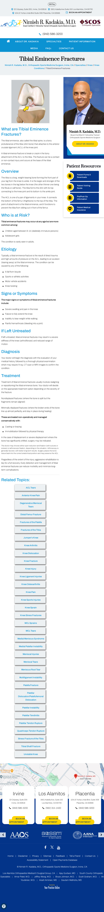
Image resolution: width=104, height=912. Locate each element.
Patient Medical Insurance (83, 208)
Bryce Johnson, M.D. (64, 876)
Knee (90, 65)
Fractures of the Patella (31, 522)
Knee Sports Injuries (31, 600)
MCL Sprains (31, 623)
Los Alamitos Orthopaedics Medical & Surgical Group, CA (29, 873)
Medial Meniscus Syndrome (31, 638)
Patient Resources (84, 166)
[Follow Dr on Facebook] (45, 847)
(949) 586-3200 (52, 34)
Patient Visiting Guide (83, 187)
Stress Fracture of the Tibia (31, 738)
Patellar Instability (30, 707)
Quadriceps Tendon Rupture (30, 731)
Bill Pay (52, 4)
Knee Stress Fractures (30, 615)
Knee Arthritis (30, 545)
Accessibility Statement (37, 860)
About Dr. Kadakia (27, 41)
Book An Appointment (80, 12)
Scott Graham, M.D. (88, 876)
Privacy (35, 856)
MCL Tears (31, 631)
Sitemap (47, 856)
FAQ (48, 48)
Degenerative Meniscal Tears (31, 505)
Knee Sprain (31, 607)
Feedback (60, 856)
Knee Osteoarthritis (30, 584)
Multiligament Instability (30, 677)
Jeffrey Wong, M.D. (42, 876)
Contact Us (66, 48)
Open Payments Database (65, 860)
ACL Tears (31, 488)
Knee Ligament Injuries (31, 576)
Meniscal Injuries (31, 654)
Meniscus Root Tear (30, 669)
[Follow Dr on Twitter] (52, 847)
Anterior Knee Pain (31, 495)
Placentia (85, 793)
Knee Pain (31, 592)
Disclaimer (23, 856)
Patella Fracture (30, 685)
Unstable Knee (31, 754)
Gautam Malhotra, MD (71, 880)
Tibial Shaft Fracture (30, 746)
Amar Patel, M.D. (22, 876)
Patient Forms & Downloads (84, 176)
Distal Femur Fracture (30, 514)
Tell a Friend (74, 856)
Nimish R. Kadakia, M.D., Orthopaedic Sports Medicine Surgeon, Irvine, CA (39, 65)
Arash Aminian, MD (48, 880)
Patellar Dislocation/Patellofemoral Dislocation (31, 696)
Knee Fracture (31, 561)
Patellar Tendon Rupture (30, 723)
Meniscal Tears (31, 662)
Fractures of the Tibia (31, 530)
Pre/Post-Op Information (82, 197)
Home (8, 41)
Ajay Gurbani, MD (67, 873)
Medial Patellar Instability (31, 646)
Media (34, 48)
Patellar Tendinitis (30, 715)
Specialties (53, 41)
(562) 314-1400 (53, 808)
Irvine (18, 793)
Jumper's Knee (30, 537)
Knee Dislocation (31, 553)
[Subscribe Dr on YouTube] (59, 847)
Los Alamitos (51, 793)
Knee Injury (30, 569)
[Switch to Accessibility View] (4, 906)
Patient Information (82, 41)
